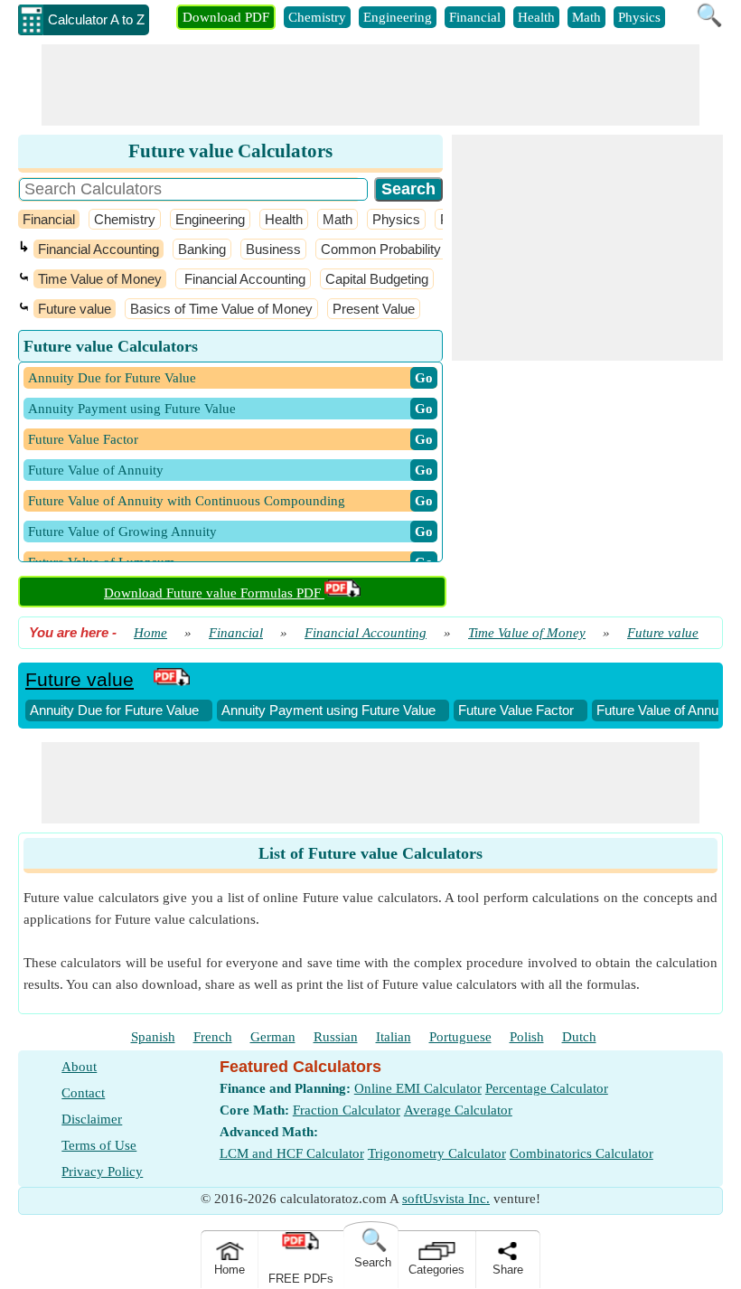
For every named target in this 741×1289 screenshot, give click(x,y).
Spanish (153, 1037)
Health (536, 17)
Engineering (397, 17)
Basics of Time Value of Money (221, 308)
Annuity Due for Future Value (114, 710)
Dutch (579, 1037)
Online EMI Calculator (418, 1088)
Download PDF (226, 17)
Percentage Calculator (546, 1088)
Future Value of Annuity (664, 710)
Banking (202, 249)
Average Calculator (458, 1110)
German (272, 1037)
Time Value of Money (100, 279)
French (212, 1037)
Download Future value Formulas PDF (214, 593)
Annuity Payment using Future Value (328, 710)
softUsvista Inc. (446, 1198)
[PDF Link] (172, 679)
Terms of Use (98, 1145)
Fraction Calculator (346, 1110)
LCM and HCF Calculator (292, 1153)
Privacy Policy (102, 1171)
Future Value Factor (516, 710)
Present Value (374, 308)
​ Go (424, 378)
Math (586, 17)
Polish (527, 1037)
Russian (336, 1037)
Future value (74, 308)
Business (273, 249)
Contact (83, 1093)
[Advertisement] (370, 85)
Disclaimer (91, 1119)
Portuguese (460, 1037)
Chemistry (317, 17)
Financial (475, 17)
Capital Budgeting (376, 279)
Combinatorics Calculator (581, 1153)
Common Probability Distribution (417, 249)
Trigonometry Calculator (437, 1153)
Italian (393, 1037)
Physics (639, 17)
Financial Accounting (98, 249)
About (79, 1066)
